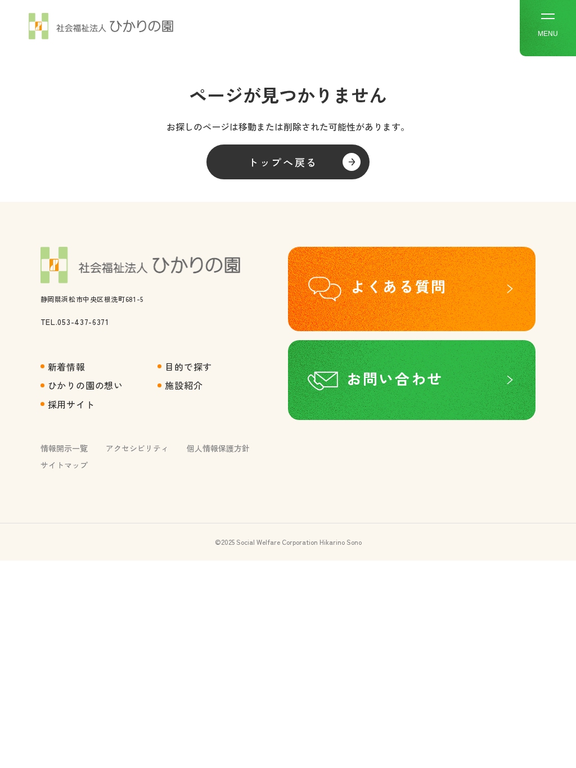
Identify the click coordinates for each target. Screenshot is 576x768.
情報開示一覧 (64, 448)
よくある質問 (398, 286)
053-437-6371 (83, 321)
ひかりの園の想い (85, 385)
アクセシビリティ (137, 448)
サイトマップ (64, 465)
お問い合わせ (394, 378)
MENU (548, 34)
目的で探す (188, 366)
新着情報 (67, 366)
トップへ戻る (283, 162)
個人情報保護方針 (218, 448)
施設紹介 (183, 385)
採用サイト (71, 404)
